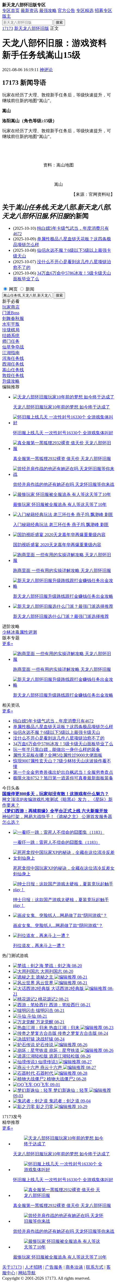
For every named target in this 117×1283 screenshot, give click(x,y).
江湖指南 (11, 352)
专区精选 (85, 10)
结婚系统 (11, 335)
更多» (7, 643)
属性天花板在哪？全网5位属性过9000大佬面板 (57, 755)
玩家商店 (11, 307)
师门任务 (11, 341)
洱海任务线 (13, 358)
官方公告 (66, 10)
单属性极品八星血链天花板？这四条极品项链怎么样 (63, 726)
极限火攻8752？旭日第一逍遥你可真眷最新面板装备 (63, 778)
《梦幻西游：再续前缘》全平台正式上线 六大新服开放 (55, 811)
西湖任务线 (13, 364)
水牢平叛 (11, 324)
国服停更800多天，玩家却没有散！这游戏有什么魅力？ (55, 793)
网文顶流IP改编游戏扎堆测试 (30, 799)
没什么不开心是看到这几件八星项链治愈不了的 (58, 738)
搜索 (59, 22)
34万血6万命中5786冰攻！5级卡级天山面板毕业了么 (63, 743)
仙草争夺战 (13, 347)
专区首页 (11, 10)
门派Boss (10, 312)
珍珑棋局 (11, 330)
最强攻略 (48, 10)
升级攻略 (11, 381)
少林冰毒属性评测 (19, 632)
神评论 (46, 69)
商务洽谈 (74, 1267)
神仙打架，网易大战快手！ (28, 816)
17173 (7, 28)
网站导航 (27, 1273)
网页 (13, 289)
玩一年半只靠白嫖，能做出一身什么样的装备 (56, 749)
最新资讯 (29, 10)
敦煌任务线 (13, 375)
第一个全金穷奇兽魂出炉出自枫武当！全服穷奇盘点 (63, 772)
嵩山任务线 (13, 369)
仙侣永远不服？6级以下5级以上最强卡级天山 (56, 732)
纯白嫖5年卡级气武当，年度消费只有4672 (53, 721)
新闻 (30, 289)
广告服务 (54, 1267)
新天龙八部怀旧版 (31, 28)
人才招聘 (33, 1267)
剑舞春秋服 (13, 318)
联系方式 (94, 1267)
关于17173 (12, 1267)
